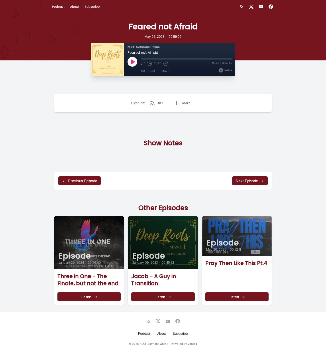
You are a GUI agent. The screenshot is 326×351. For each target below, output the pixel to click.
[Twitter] (251, 7)
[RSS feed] (241, 7)
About (74, 6)
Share (165, 71)
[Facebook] (271, 7)
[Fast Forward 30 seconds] (165, 64)
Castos (192, 343)
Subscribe (92, 6)
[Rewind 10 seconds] (149, 64)
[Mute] (143, 64)
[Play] (132, 62)
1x (157, 63)
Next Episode (247, 181)
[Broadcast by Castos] (225, 70)
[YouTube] (261, 7)
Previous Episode (82, 181)
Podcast (58, 6)
